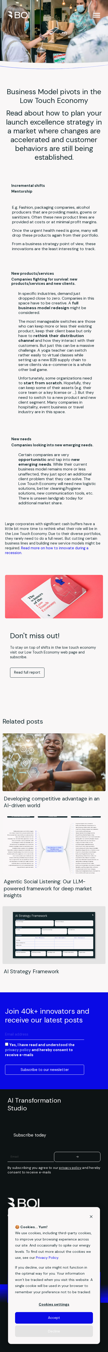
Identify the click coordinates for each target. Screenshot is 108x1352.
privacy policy (18, 1049)
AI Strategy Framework (31, 971)
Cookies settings (54, 1304)
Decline (54, 1331)
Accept (54, 1317)
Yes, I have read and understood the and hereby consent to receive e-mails (40, 1049)
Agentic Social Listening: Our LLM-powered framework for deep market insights (48, 888)
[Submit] (77, 1157)
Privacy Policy (47, 1257)
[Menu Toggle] (96, 15)
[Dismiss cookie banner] (91, 1217)
